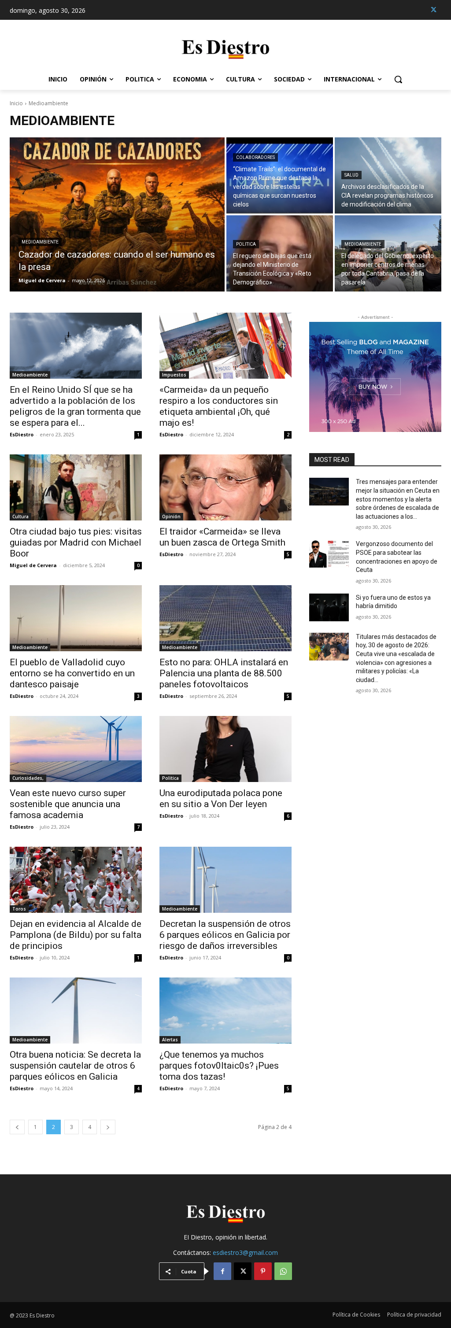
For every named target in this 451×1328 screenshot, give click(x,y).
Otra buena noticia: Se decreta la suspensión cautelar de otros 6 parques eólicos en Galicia (75, 1065)
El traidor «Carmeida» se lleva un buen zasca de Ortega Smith (222, 537)
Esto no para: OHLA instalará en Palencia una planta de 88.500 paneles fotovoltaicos (223, 673)
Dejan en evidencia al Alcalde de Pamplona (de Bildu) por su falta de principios (75, 935)
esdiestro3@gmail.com (245, 1252)
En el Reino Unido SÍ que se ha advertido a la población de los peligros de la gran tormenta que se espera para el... (75, 406)
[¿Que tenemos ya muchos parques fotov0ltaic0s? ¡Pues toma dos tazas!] (225, 1011)
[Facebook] (222, 1271)
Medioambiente (40, 242)
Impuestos (174, 375)
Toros (19, 909)
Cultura (20, 516)
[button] (398, 79)
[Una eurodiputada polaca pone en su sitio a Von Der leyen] (225, 749)
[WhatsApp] (283, 1271)
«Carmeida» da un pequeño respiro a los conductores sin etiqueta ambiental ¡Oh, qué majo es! (218, 406)
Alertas (170, 1040)
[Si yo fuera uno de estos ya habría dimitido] (329, 607)
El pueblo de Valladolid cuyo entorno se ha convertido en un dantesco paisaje (72, 673)
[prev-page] (17, 1127)
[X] (433, 10)
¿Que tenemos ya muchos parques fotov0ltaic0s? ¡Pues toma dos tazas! (219, 1065)
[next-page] (107, 1127)
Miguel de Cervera (33, 565)
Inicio (16, 103)
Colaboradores (255, 157)
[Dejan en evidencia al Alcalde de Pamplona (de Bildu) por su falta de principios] (76, 880)
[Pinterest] (263, 1271)
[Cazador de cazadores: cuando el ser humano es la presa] (117, 214)
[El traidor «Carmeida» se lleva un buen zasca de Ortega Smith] (225, 487)
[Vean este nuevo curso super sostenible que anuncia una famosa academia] (76, 749)
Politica (246, 244)
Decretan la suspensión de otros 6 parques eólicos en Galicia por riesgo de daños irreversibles (225, 935)
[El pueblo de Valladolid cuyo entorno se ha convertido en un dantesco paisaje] (76, 618)
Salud (351, 175)
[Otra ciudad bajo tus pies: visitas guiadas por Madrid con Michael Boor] (76, 487)
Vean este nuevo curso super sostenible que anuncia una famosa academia (68, 804)
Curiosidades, (28, 778)
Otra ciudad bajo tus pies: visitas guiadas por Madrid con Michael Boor (76, 542)
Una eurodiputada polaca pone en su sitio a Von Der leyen (220, 798)
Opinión (171, 516)
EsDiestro (21, 434)
